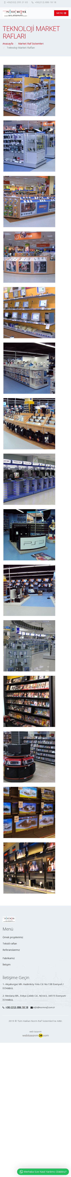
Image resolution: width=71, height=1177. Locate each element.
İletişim (7, 964)
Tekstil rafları (10, 943)
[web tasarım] (35, 1035)
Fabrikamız (9, 958)
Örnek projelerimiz (13, 937)
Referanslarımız (11, 949)
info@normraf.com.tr (44, 1007)
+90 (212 (11, 1007)
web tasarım (35, 1031)
